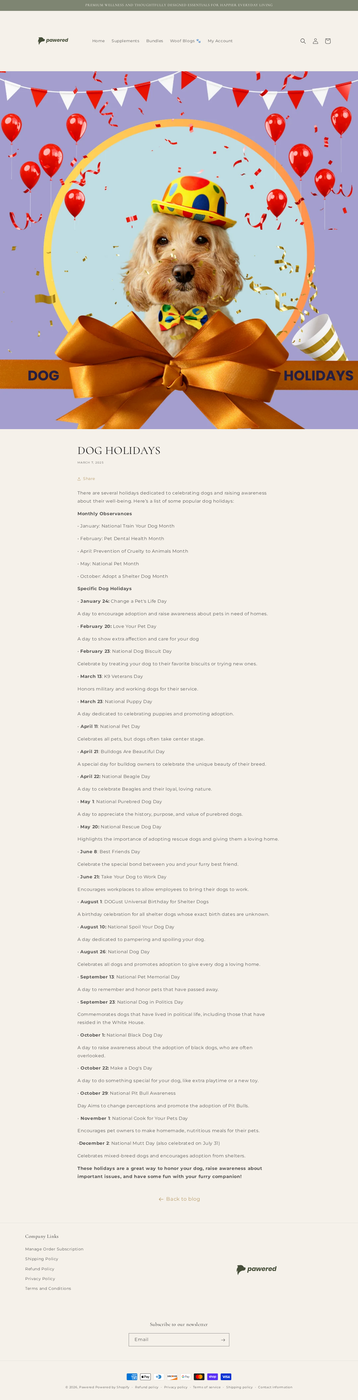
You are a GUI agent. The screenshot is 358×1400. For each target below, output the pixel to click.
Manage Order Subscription (54, 1249)
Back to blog (183, 1199)
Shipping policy (239, 1387)
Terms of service (207, 1387)
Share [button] (89, 478)
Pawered (86, 1387)
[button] (303, 41)
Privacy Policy (40, 1278)
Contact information (275, 1387)
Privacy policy (176, 1387)
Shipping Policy (41, 1259)
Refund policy (147, 1387)
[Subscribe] (223, 1340)
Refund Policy (40, 1268)
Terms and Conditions (48, 1288)
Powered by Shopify (112, 1387)
